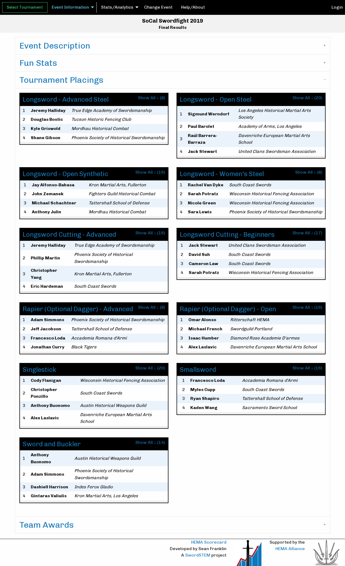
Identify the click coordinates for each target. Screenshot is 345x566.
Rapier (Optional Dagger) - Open (228, 309)
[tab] (172, 45)
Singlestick (39, 369)
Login (337, 7)
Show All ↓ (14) (150, 442)
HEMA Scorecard (208, 542)
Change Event (158, 7)
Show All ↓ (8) (151, 97)
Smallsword (198, 369)
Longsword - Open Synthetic (65, 174)
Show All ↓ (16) (150, 172)
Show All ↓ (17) (307, 232)
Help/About (193, 7)
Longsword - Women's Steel (222, 174)
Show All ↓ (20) (307, 97)
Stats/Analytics (117, 7)
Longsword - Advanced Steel (66, 99)
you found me (212, 561)
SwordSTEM (197, 555)
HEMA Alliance (290, 548)
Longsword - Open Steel (215, 99)
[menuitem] (24, 7)
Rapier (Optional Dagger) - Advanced (78, 309)
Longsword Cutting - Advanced (69, 234)
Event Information (70, 7)
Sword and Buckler (52, 444)
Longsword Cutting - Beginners (227, 234)
